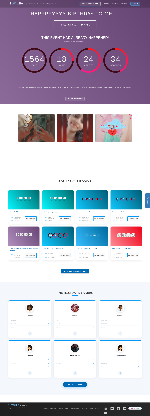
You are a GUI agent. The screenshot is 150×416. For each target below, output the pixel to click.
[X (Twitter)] (112, 408)
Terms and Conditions (50, 408)
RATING (115, 4)
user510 (29, 356)
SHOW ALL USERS (75, 384)
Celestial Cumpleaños (18, 212)
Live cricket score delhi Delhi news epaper (24, 249)
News (106, 4)
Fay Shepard (75, 356)
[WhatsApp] (105, 413)
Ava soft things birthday (122, 248)
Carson (75, 316)
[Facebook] (105, 408)
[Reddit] (124, 408)
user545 (29, 316)
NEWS (61, 408)
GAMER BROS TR (120, 356)
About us (84, 408)
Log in (135, 3)
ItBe (18, 3)
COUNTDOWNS (75, 408)
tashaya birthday (85, 212)
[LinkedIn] (118, 408)
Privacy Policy (94, 408)
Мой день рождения (52, 212)
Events (124, 4)
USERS (66, 408)
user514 (120, 316)
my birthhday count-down (54, 248)
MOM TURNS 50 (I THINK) (88, 248)
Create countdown (90, 4)
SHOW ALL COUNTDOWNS (75, 271)
